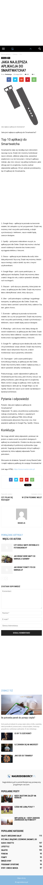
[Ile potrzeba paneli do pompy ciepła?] (21, 705)
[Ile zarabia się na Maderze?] (7, 748)
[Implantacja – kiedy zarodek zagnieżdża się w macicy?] (7, 821)
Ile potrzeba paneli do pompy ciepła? (18, 717)
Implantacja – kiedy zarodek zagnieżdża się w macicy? (27, 819)
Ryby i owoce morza (9, 868)
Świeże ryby (6, 861)
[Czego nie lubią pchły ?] (7, 810)
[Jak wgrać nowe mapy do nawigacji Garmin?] (7, 559)
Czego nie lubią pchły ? (24, 807)
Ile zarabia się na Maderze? (26, 744)
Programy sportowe (10, 864)
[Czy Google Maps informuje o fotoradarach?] (7, 548)
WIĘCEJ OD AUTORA (12, 538)
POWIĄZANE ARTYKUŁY (12, 535)
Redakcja (8, 74)
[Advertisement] (21, 23)
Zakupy (4, 58)
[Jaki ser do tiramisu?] (7, 759)
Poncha (4, 854)
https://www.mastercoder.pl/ (24, 469)
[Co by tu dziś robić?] (7, 736)
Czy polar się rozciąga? (7, 498)
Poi (9, 58)
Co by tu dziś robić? (22, 733)
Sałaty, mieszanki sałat (11, 836)
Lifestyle (5, 846)
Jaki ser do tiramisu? (23, 756)
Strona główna (5, 54)
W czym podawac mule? (32, 497)
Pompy (4, 857)
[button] (40, 49)
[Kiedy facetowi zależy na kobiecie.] (7, 799)
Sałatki (4, 850)
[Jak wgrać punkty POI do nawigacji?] (7, 570)
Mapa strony (21, 878)
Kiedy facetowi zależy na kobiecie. (25, 797)
